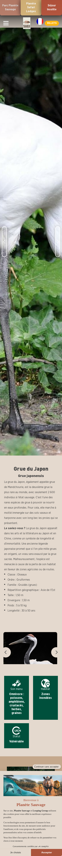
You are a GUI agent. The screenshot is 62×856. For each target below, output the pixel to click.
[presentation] (6, 652)
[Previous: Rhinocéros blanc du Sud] (4, 236)
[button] (52, 23)
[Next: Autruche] (57, 236)
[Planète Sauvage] (26, 23)
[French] (40, 21)
